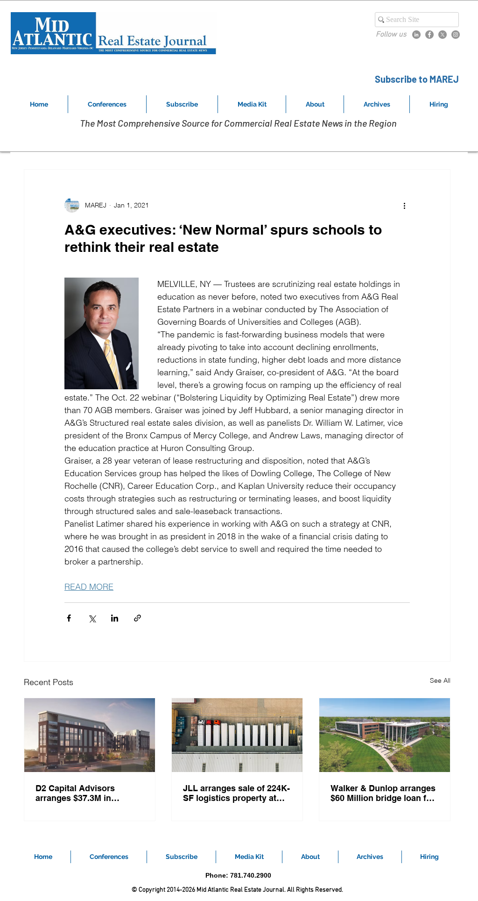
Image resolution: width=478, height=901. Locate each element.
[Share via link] (137, 618)
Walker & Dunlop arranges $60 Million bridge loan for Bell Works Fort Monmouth (383, 793)
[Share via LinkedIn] (114, 618)
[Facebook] (429, 34)
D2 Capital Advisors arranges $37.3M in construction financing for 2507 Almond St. (87, 793)
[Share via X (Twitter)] (91, 618)
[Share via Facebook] (68, 618)
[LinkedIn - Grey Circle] (416, 34)
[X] (442, 34)
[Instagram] (455, 34)
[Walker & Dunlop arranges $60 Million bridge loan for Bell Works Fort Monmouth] (384, 735)
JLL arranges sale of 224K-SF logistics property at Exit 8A (236, 793)
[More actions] (404, 205)
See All (440, 680)
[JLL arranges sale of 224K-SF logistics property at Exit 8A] (237, 735)
